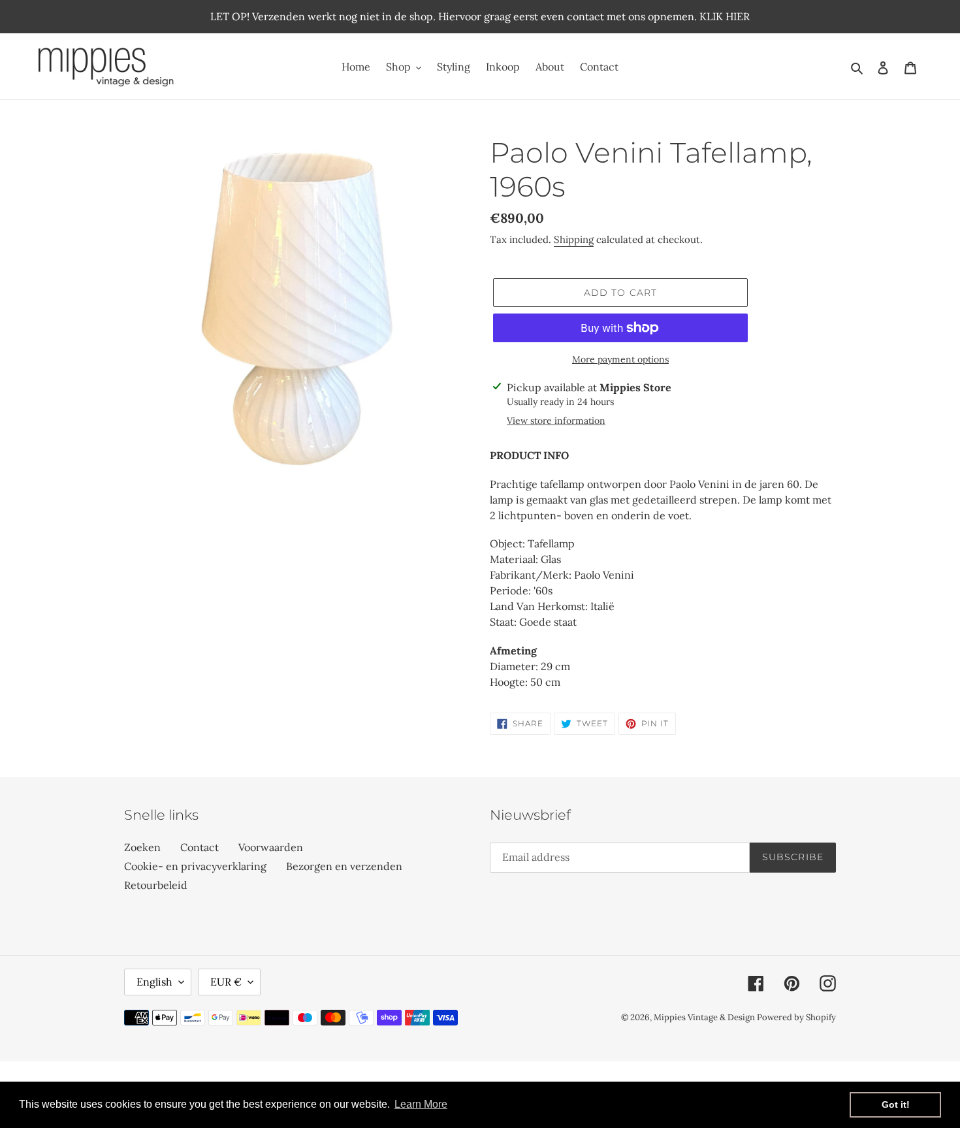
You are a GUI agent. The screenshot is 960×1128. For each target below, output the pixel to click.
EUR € (226, 981)
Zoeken (142, 847)
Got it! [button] (896, 1104)
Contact (199, 847)
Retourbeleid (155, 885)
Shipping (574, 239)
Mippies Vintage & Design (705, 1017)
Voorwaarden (270, 847)
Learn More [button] (420, 1104)
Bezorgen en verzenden (344, 866)
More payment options (620, 359)
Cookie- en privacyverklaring (195, 866)
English (154, 981)
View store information (556, 421)
